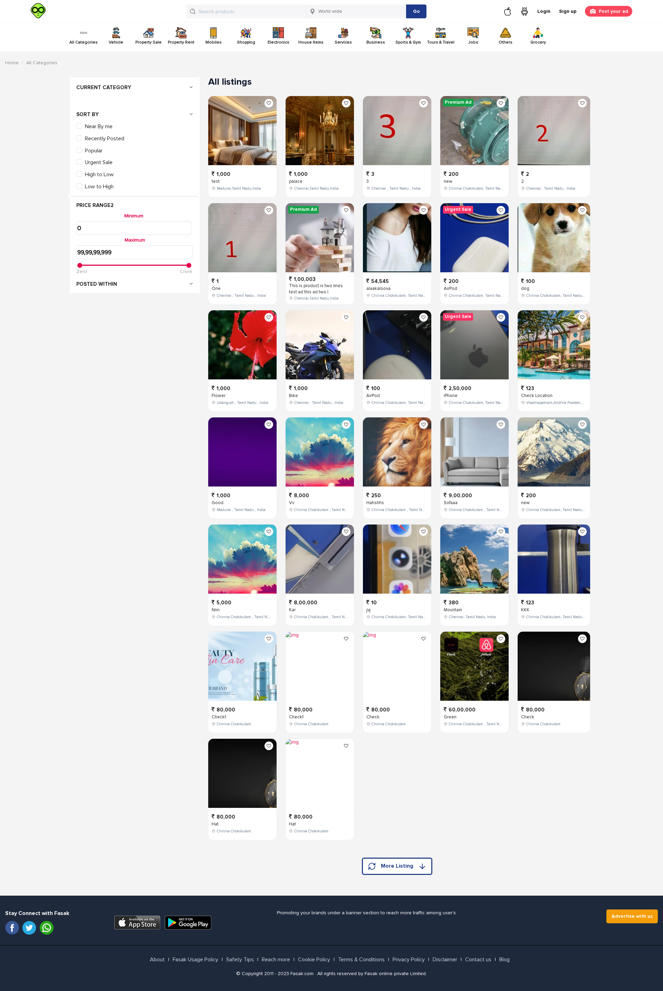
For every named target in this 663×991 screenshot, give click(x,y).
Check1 (219, 717)
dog (525, 288)
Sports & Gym (408, 42)
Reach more (276, 959)
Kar (292, 610)
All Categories (83, 42)
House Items (311, 42)
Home (12, 63)
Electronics (278, 42)
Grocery (538, 42)
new (448, 181)
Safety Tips (240, 959)
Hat (215, 824)
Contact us (478, 959)
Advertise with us (632, 916)
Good (217, 503)
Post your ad (613, 11)
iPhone (451, 395)
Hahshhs (375, 503)
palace (295, 181)
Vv (291, 503)
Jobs (473, 42)
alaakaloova (378, 288)
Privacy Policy (409, 959)
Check (372, 717)
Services (343, 42)
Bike (293, 395)
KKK (525, 610)
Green (450, 717)
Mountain (453, 610)
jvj (368, 610)
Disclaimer (445, 959)
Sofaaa (451, 503)
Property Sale (148, 42)
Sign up (567, 11)
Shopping (246, 42)
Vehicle (116, 42)
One (216, 288)
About (157, 959)
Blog (504, 959)
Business (375, 42)
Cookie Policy (314, 959)
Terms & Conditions (361, 959)
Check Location (536, 395)
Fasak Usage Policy (195, 959)
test (216, 181)
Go (416, 11)
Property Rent (181, 42)
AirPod (373, 395)
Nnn (216, 610)
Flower (218, 395)
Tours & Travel (440, 42)
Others (505, 42)
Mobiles (213, 42)
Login (543, 11)
